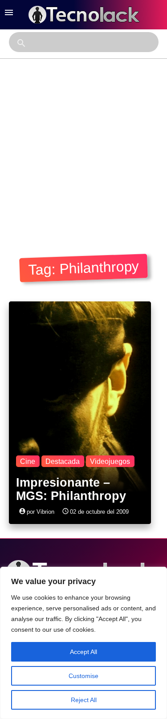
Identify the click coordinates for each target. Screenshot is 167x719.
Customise (83, 675)
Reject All (84, 699)
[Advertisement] (83, 146)
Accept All (83, 651)
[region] (83, 643)
